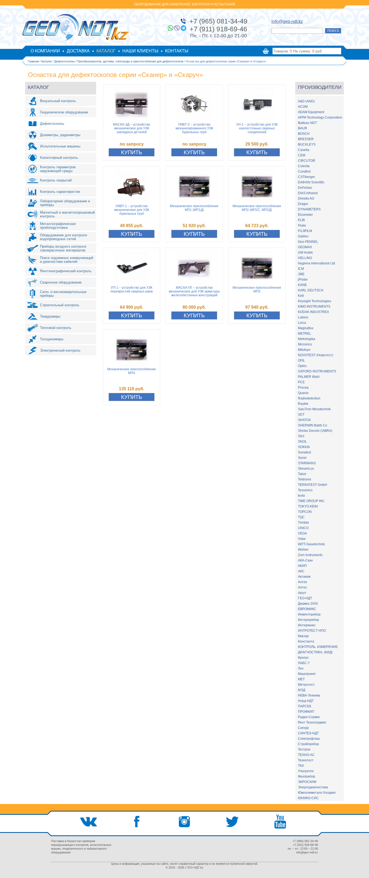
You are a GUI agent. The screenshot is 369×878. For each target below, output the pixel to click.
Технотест (306, 760)
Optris (302, 366)
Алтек (302, 582)
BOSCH (304, 134)
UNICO (303, 528)
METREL (304, 333)
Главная (33, 61)
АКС (301, 571)
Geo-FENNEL (308, 242)
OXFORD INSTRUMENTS (317, 371)
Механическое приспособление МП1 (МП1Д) (194, 208)
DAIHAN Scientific (311, 182)
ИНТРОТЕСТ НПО (312, 631)
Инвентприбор (309, 614)
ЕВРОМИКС (307, 609)
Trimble (303, 522)
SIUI (301, 436)
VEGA (302, 533)
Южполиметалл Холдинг (317, 793)
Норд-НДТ (306, 701)
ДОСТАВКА (78, 51)
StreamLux (306, 468)
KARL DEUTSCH (310, 290)
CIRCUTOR (306, 161)
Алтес (302, 587)
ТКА (301, 766)
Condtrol (304, 171)
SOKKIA (304, 447)
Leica (302, 323)
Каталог (46, 61)
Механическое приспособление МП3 (257, 289)
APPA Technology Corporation (320, 117)
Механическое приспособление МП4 (131, 371)
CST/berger (306, 177)
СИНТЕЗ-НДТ (308, 733)
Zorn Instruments (310, 555)
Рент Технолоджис (312, 722)
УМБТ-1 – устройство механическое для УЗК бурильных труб (131, 210)
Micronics (305, 344)
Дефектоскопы (64, 61)
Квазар (303, 636)
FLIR (301, 220)
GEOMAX (305, 247)
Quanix (303, 393)
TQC (301, 517)
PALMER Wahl (309, 377)
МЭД (301, 690)
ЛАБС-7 (304, 663)
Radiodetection (309, 398)
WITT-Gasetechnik (311, 544)
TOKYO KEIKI (308, 506)
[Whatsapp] (170, 28)
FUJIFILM (305, 231)
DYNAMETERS (309, 209)
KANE (302, 285)
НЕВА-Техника (309, 695)
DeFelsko (305, 188)
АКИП (302, 566)
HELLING (305, 258)
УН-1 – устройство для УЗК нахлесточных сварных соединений (257, 128)
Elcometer (305, 215)
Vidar (302, 539)
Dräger (303, 204)
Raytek (303, 404)
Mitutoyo (304, 350)
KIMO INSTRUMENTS (314, 306)
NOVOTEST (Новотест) (315, 355)
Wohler (303, 549)
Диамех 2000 (308, 603)
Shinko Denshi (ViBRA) (315, 431)
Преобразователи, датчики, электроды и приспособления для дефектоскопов (130, 61)
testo (301, 495)
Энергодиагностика (313, 787)
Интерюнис (307, 625)
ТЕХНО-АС (306, 755)
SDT (301, 414)
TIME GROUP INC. (312, 501)
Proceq (303, 387)
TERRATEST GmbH (312, 485)
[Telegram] (183, 28)
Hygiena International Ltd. (317, 263)
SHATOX (304, 420)
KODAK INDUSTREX (313, 312)
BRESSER (306, 139)
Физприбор (306, 776)
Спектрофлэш (309, 739)
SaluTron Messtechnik (314, 409)
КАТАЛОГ (106, 51)
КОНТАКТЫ (176, 51)
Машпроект (307, 674)
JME (301, 274)
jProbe (303, 279)
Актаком (304, 576)
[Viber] (177, 28)
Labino (303, 317)
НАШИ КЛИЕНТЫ (140, 51)
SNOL (302, 441)
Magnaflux (305, 328)
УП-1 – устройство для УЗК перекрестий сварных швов (131, 289)
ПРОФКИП (306, 712)
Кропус (303, 658)
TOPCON (305, 512)
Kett (301, 296)
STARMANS (307, 463)
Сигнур (303, 728)
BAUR (302, 128)
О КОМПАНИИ (45, 51)
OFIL (301, 360)
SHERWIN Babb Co (312, 425)
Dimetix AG (306, 198)
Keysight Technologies (314, 301)
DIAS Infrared (308, 193)
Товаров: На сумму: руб (297, 51)
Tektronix (304, 479)
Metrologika (306, 339)
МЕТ (301, 679)
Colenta (304, 166)
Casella (303, 150)
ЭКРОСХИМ (307, 782)
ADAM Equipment (311, 112)
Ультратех (306, 771)
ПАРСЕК (304, 706)
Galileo (303, 236)
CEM (301, 155)
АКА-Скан (305, 560)
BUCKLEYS (307, 144)
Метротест (306, 685)
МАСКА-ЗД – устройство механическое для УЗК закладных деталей (131, 128)
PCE (301, 382)
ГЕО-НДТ (305, 598)
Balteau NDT (307, 123)
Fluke (302, 225)
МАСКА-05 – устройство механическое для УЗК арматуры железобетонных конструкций (194, 291)
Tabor (302, 474)
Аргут (302, 593)
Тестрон (304, 749)
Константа (306, 641)
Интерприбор (308, 620)
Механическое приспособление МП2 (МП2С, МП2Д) (257, 208)
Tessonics (305, 490)
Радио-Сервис (309, 717)
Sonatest (304, 452)
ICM (301, 269)
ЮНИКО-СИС (308, 798)
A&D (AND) (306, 101)
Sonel (302, 458)
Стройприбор (308, 744)
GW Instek (305, 252)
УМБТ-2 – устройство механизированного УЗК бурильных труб (194, 128)
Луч (300, 668)
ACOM (303, 107)
